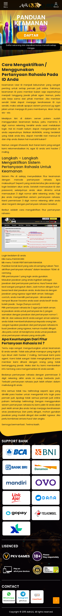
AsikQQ (30, 611)
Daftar (31, 35)
